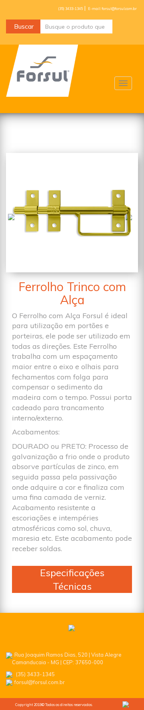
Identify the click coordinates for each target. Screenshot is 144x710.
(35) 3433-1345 (71, 8)
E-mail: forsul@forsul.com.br (112, 8)
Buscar (24, 26)
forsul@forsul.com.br (39, 682)
